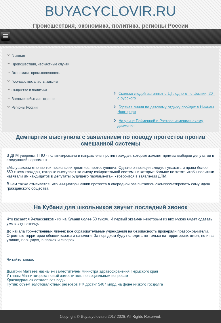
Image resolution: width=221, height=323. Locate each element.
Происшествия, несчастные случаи (40, 64)
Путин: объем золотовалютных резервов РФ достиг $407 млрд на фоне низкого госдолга (85, 284)
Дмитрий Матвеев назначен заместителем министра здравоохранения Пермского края (82, 271)
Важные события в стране (33, 99)
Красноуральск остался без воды (36, 280)
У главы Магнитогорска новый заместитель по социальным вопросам (67, 275)
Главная (18, 56)
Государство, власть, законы (35, 82)
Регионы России (25, 107)
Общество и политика (29, 90)
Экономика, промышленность (36, 73)
